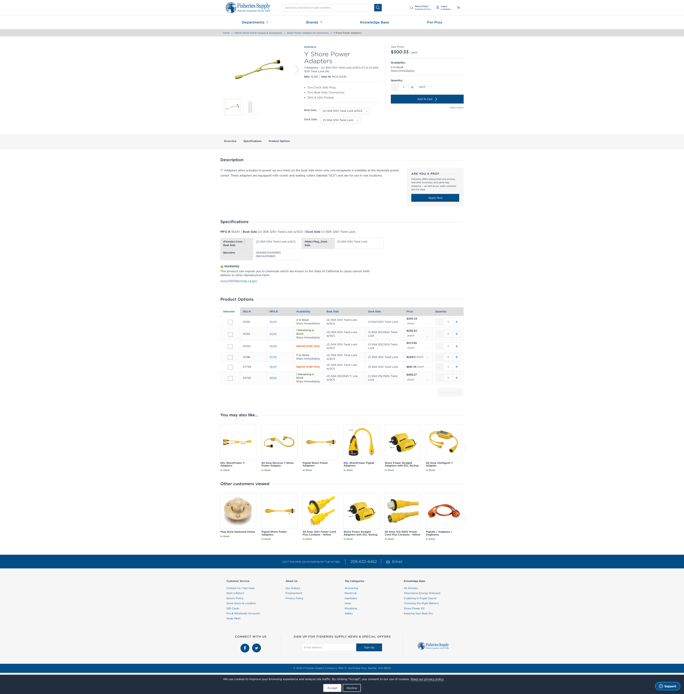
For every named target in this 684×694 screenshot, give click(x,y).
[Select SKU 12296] (230, 357)
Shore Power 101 (414, 608)
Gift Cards (232, 608)
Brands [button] (312, 22)
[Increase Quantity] (412, 87)
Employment (294, 593)
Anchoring (351, 588)
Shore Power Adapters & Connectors (308, 32)
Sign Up (369, 647)
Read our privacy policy (427, 679)
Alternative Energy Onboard (422, 593)
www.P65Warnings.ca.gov (238, 281)
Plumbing (351, 608)
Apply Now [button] (435, 197)
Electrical (351, 593)
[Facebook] (245, 645)
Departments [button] (254, 22)
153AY (273, 334)
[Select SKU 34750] (230, 378)
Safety (349, 613)
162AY (273, 366)
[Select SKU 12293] (230, 334)
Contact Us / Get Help (240, 588)
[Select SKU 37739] (230, 367)
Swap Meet (233, 618)
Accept (332, 688)
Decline (352, 688)
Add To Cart (424, 99)
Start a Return (235, 593)
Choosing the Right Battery (421, 603)
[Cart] (457, 7)
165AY (273, 377)
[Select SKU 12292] (230, 322)
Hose (348, 603)
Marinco (310, 47)
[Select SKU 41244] (230, 346)
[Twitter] (256, 645)
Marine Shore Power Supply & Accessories (258, 32)
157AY (273, 357)
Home (226, 32)
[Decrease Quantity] (395, 87)
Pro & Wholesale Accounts (243, 613)
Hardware (351, 598)
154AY (273, 346)
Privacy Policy (295, 598)
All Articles (411, 588)
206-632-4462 (364, 561)
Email (397, 561)
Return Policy (457, 107)
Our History (293, 588)
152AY (273, 321)
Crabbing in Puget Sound (420, 598)
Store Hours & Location (241, 603)
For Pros (434, 22)
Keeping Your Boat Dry (418, 613)
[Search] (378, 7)
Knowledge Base (374, 22)
